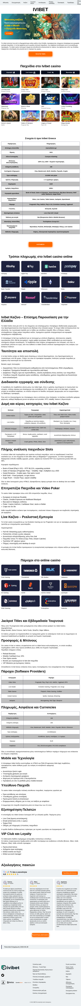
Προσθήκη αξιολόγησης (70, 873)
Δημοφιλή (9, 72)
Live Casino (29, 72)
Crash (49, 72)
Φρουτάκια (69, 72)
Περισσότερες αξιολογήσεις (40, 935)
